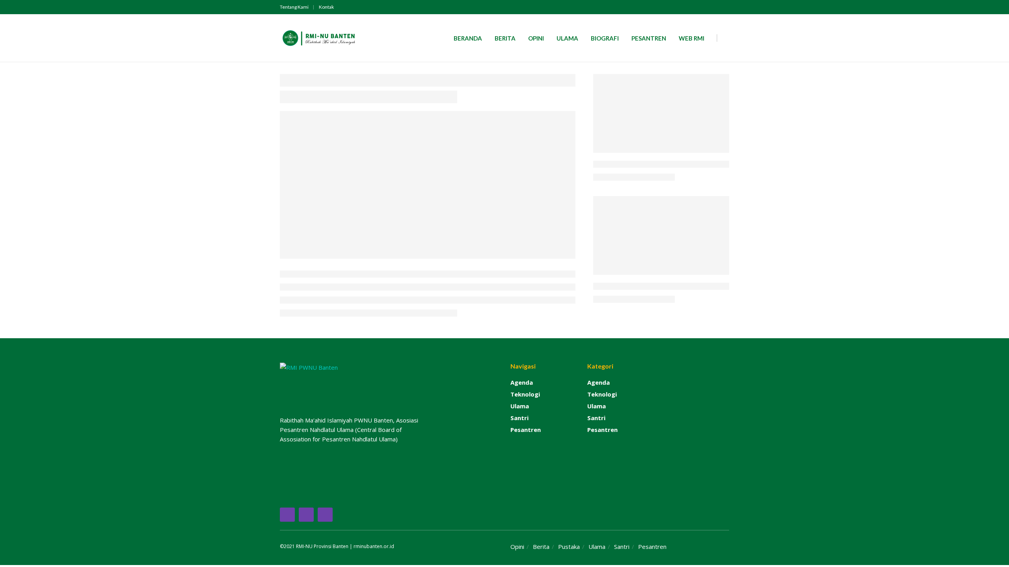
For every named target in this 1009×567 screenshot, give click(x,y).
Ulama (567, 38)
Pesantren (648, 38)
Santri (519, 418)
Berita (505, 38)
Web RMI (691, 38)
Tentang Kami (294, 7)
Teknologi (525, 394)
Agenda (521, 382)
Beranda (468, 38)
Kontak (326, 7)
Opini (536, 38)
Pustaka (569, 546)
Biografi (605, 38)
